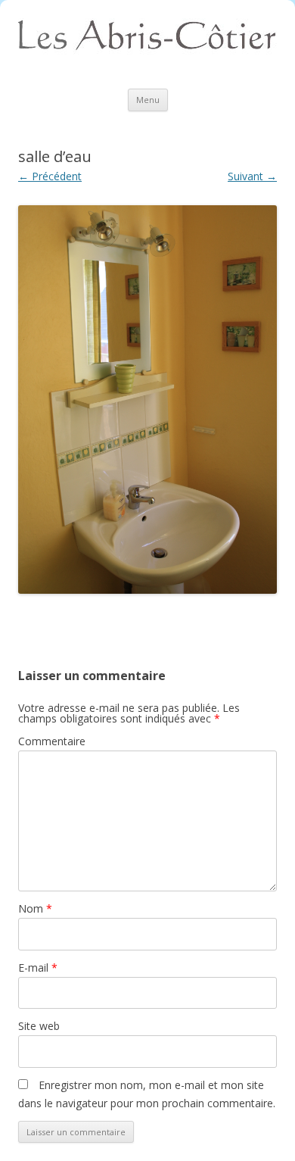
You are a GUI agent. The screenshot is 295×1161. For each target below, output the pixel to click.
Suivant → (252, 176)
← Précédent (50, 176)
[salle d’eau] (147, 399)
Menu (148, 99)
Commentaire (51, 741)
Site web (39, 1026)
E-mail (37, 967)
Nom (35, 908)
